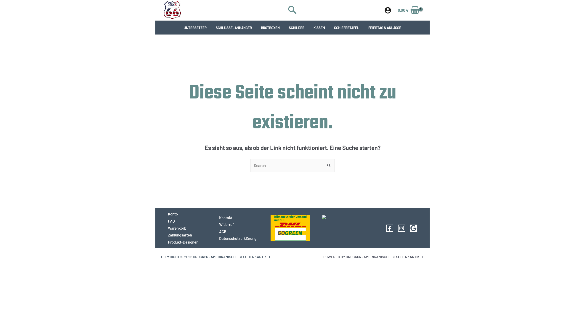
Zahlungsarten (180, 235)
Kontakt (225, 217)
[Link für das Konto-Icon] (387, 10)
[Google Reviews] (413, 228)
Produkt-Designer (183, 242)
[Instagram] (401, 228)
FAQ (171, 221)
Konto (173, 214)
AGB (222, 231)
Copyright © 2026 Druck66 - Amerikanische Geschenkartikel (216, 257)
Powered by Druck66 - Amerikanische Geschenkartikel (373, 257)
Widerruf (226, 224)
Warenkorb (177, 228)
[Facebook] (389, 228)
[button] (292, 10)
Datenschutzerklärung (237, 238)
